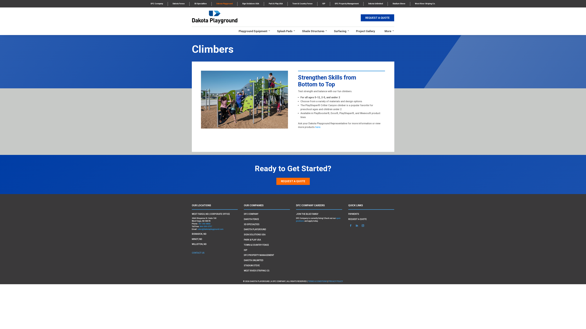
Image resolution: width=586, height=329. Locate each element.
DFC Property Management (347, 4)
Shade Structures (313, 31)
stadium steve (252, 265)
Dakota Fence (179, 4)
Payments (353, 214)
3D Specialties (200, 4)
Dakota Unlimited (375, 4)
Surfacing (340, 31)
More (388, 31)
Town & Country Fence (302, 4)
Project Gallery (365, 31)
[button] (284, 106)
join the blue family (307, 214)
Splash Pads (284, 31)
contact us (198, 253)
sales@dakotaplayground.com (210, 229)
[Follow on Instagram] (362, 225)
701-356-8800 (204, 224)
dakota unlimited (253, 260)
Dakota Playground (224, 4)
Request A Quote (357, 219)
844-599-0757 (206, 226)
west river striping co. (257, 270)
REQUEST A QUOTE (377, 17)
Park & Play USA (276, 4)
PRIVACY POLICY (335, 281)
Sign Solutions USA (250, 4)
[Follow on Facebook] (350, 225)
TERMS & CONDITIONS (317, 281)
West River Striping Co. (425, 4)
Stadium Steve (398, 4)
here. (318, 127)
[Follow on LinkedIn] (356, 225)
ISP (323, 4)
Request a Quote (293, 181)
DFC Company (157, 4)
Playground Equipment (253, 31)
